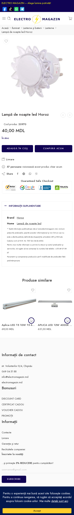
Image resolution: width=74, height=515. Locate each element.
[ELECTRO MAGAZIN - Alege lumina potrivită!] (37, 18)
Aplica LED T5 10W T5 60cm (19, 325)
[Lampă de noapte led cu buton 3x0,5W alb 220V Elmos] (63, 115)
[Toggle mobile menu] (4, 18)
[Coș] (70, 18)
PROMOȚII (7, 415)
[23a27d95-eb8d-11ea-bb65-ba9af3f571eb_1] (37, 72)
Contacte (6, 432)
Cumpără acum (53, 148)
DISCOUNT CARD (11, 398)
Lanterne (49, 28)
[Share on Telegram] (23, 173)
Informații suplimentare (25, 206)
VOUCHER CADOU (12, 410)
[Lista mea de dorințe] (6, 41)
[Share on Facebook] (17, 173)
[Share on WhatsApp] (30, 173)
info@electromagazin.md (15, 377)
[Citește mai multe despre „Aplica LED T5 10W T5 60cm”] (31, 320)
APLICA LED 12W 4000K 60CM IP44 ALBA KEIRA (55, 325)
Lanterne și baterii (32, 28)
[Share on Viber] (36, 173)
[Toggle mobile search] (9, 18)
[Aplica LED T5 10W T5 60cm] (19, 304)
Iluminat (16, 28)
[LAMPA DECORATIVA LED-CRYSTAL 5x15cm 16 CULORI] (69, 115)
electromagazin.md (12, 382)
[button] (67, 320)
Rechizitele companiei (13, 449)
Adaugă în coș (17, 148)
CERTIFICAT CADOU (13, 404)
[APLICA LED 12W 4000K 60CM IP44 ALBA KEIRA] (55, 304)
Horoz (20, 218)
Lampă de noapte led (29, 223)
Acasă (5, 28)
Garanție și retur (10, 443)
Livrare (9, 159)
